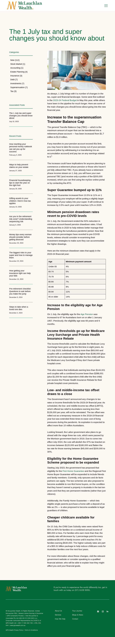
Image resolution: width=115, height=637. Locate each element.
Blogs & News (77, 615)
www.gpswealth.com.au (17, 625)
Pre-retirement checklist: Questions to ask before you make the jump (20, 291)
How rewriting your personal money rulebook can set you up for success (20, 148)
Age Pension (87, 314)
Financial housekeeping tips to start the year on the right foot (19, 182)
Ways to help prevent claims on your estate (18, 165)
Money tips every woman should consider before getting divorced (20, 237)
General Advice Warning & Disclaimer (31, 613)
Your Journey (77, 611)
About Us (58, 611)
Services (58, 615)
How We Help (60, 619)
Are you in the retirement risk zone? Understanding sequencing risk (20, 218)
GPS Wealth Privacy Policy (14, 630)
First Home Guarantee (73, 471)
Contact (75, 619)
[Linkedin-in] (107, 611)
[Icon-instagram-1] (103, 611)
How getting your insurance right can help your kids (20, 273)
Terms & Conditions (31, 630)
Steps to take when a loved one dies (18, 308)
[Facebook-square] (98, 611)
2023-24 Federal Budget (65, 100)
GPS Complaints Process (15, 616)
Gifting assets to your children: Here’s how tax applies (20, 200)
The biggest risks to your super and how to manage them (21, 255)
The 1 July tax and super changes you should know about (20, 115)
